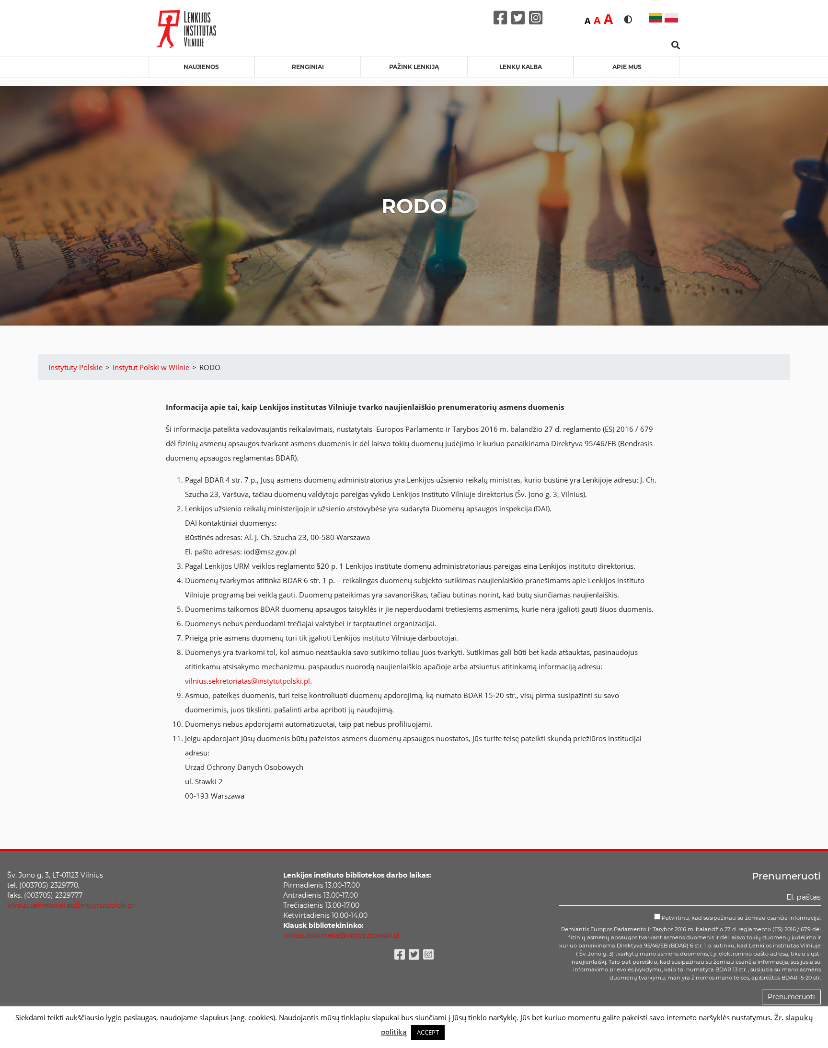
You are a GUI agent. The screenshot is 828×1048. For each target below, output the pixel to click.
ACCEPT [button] (428, 1032)
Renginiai (308, 66)
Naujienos (201, 66)
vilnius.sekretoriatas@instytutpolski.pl (247, 681)
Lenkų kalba (520, 66)
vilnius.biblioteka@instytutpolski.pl (341, 935)
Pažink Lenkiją (414, 66)
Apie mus (627, 66)
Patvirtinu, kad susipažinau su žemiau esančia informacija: (740, 917)
